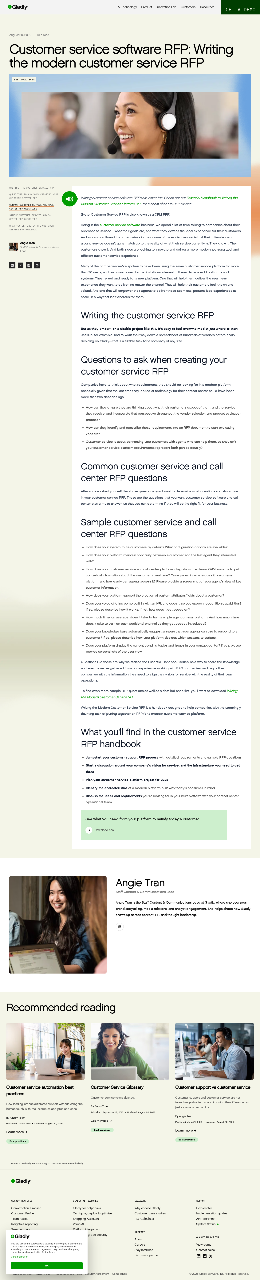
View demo (203, 1245)
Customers (188, 7)
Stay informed (144, 1250)
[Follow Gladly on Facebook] (204, 1256)
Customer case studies (150, 1214)
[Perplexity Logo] (31, 1251)
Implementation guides (211, 1214)
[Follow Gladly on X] (210, 1256)
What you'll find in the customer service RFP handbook (31, 227)
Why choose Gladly (147, 1208)
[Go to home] (14, 7)
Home (14, 1163)
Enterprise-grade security (90, 1235)
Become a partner (147, 1255)
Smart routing (20, 1230)
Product (146, 7)
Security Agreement (97, 1273)
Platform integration (86, 1230)
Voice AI (78, 1224)
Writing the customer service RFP (31, 187)
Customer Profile (22, 1214)
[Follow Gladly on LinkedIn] (198, 1256)
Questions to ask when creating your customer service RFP (33, 196)
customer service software (120, 225)
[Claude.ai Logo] (23, 1251)
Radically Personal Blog (34, 1163)
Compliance (119, 1273)
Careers (140, 1245)
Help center (204, 1208)
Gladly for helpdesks (87, 1208)
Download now (104, 830)
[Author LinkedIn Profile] (120, 927)
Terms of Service (21, 1273)
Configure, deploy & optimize (92, 1214)
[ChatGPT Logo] (14, 1251)
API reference (205, 1219)
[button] (69, 198)
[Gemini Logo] (39, 1251)
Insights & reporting (24, 1224)
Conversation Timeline (26, 1208)
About (138, 1239)
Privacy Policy (43, 1273)
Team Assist (19, 1219)
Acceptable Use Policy (68, 1273)
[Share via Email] (37, 265)
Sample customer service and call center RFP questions (31, 217)
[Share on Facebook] (29, 265)
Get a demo (240, 9)
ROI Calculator (144, 1219)
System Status (205, 1224)
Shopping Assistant (86, 1219)
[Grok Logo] (48, 1251)
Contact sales (205, 1250)
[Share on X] (20, 265)
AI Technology (127, 7)
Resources (207, 7)
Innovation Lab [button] (166, 7)
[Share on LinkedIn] (12, 265)
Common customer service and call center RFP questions (31, 206)
